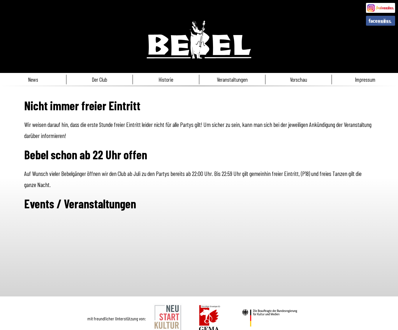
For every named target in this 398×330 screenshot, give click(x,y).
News (33, 79)
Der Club (99, 79)
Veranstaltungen (232, 79)
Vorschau (298, 79)
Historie (166, 79)
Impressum (365, 79)
